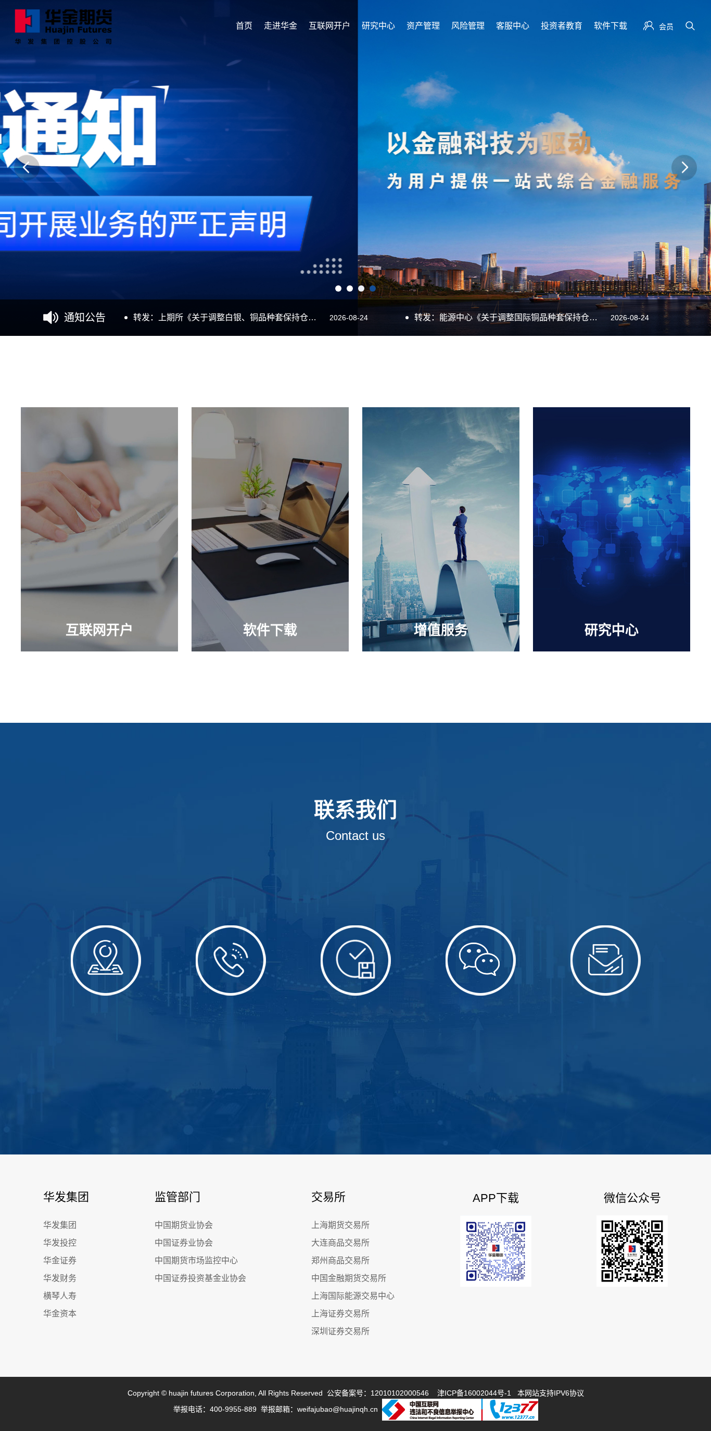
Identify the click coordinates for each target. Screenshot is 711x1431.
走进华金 (280, 25)
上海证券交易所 (340, 1313)
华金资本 (60, 1313)
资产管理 (423, 25)
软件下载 (610, 25)
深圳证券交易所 (340, 1331)
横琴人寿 (60, 1295)
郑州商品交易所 (340, 1260)
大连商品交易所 (340, 1242)
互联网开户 (329, 25)
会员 (666, 26)
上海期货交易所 (340, 1225)
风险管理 (468, 25)
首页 (244, 25)
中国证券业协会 (184, 1242)
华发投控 (60, 1242)
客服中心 (512, 25)
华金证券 (60, 1260)
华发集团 (60, 1225)
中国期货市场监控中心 (196, 1260)
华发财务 (60, 1278)
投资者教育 (561, 25)
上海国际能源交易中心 (353, 1295)
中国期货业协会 (184, 1225)
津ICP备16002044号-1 (474, 1393)
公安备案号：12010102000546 (378, 1393)
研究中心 (378, 25)
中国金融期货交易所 (348, 1278)
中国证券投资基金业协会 (200, 1278)
